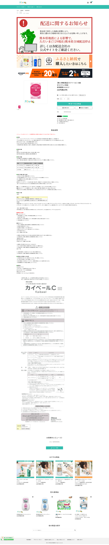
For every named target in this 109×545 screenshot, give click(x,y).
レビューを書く (54, 448)
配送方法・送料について (49, 539)
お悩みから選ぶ (30, 6)
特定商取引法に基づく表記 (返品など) (65, 120)
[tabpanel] (35, 92)
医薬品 (21, 13)
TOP (17, 13)
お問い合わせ (39, 6)
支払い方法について (61, 539)
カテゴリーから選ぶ (20, 6)
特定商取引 (29, 539)
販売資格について (71, 539)
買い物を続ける (61, 123)
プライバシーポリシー (38, 539)
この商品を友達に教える (62, 121)
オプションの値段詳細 (62, 118)
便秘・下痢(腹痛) (26, 13)
